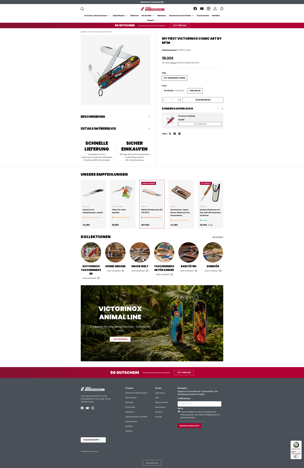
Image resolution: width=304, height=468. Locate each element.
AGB (157, 397)
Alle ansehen (217, 237)
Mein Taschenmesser (91, 451)
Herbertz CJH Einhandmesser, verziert (93, 211)
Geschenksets (203, 15)
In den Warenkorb (202, 100)
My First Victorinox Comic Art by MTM (100, 31)
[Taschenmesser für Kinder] (164, 252)
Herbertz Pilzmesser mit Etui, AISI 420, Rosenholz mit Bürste (210, 212)
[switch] (296, 456)
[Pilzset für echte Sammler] (122, 192)
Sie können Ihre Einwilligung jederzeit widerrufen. (192, 421)
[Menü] (300, 442)
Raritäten (216, 15)
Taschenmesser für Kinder (180, 15)
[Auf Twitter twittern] (170, 133)
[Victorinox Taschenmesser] (91, 252)
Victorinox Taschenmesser (95, 15)
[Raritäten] (188, 252)
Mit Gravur (174, 91)
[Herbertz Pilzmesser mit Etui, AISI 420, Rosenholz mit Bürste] (210, 192)
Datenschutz (160, 407)
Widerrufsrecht (161, 402)
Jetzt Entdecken (120, 339)
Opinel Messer (119, 15)
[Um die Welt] (140, 252)
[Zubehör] (213, 252)
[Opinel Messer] (115, 252)
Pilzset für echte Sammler (119, 211)
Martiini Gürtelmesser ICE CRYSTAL (151, 211)
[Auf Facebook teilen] (174, 133)
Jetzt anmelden (179, 25)
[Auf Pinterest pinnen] (179, 133)
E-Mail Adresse (184, 398)
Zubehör (150, 20)
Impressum (160, 393)
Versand (173, 63)
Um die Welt (146, 15)
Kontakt (158, 416)
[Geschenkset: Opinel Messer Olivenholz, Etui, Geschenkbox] (181, 192)
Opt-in (180, 408)
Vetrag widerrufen (152, 463)
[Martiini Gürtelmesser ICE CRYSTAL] (152, 192)
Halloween (161, 15)
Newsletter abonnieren (189, 425)
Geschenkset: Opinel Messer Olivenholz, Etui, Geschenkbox (180, 212)
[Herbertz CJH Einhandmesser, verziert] (93, 192)
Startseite (84, 31)
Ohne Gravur (195, 91)
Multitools (134, 15)
